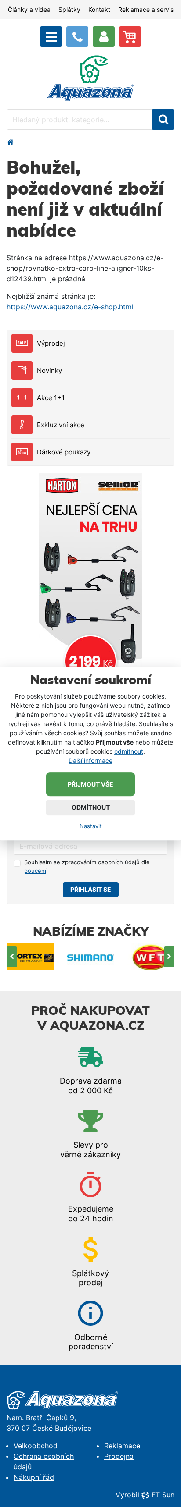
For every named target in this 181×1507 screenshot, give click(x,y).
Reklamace (122, 1445)
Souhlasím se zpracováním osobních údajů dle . (87, 866)
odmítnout (128, 751)
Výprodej (51, 343)
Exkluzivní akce (60, 425)
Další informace (90, 760)
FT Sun (163, 1494)
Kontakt (99, 9)
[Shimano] (90, 956)
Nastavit (91, 826)
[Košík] (130, 36)
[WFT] (150, 956)
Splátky (69, 9)
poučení (35, 870)
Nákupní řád (34, 1477)
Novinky (49, 370)
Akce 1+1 (51, 398)
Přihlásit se (90, 889)
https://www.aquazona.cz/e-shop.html (70, 306)
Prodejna (119, 1456)
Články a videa (29, 9)
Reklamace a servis (146, 9)
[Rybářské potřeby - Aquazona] (10, 142)
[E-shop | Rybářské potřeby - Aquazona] (90, 78)
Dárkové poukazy (63, 452)
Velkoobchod (36, 1445)
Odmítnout (91, 807)
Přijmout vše (90, 784)
